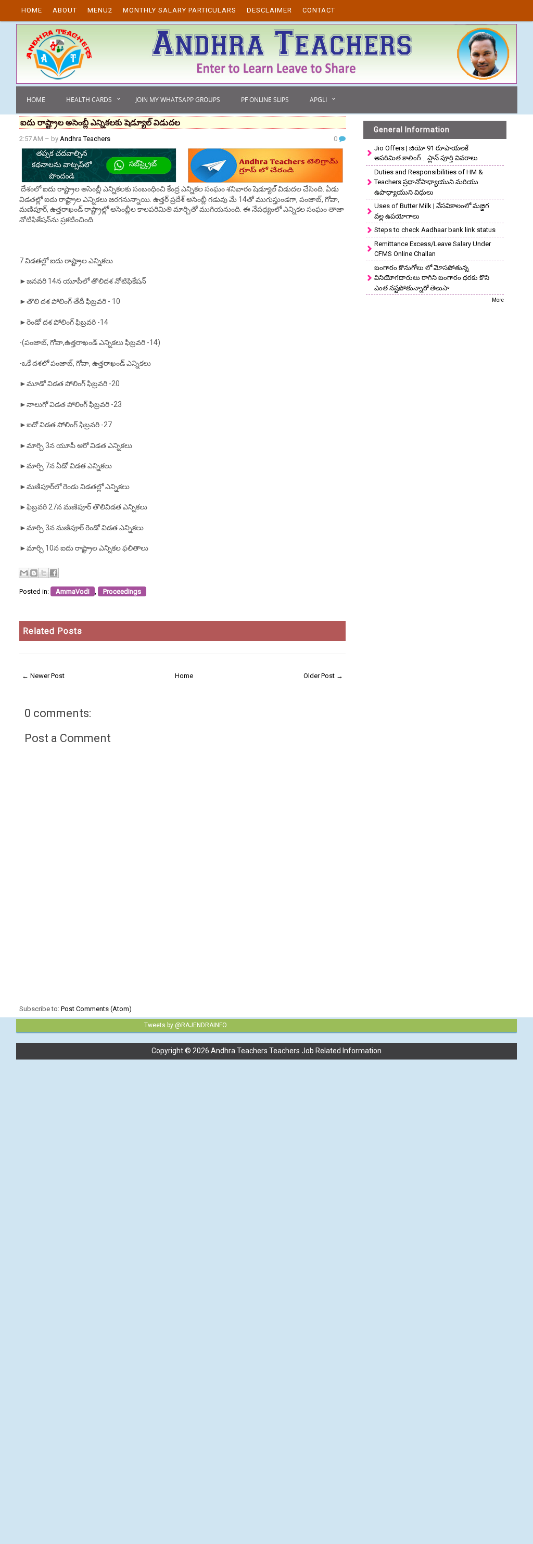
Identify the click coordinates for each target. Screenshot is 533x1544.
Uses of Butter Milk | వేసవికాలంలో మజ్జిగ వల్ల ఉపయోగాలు (431, 211)
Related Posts (52, 631)
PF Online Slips (265, 99)
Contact (318, 10)
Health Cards (89, 99)
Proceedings (122, 591)
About (65, 10)
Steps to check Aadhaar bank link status (435, 230)
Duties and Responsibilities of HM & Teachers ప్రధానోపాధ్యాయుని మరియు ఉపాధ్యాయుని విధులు (428, 182)
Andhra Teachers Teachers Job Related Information (296, 1051)
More (498, 300)
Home (31, 10)
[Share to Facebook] (53, 573)
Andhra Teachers (85, 139)
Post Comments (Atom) (96, 1009)
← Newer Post (43, 676)
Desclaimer (269, 10)
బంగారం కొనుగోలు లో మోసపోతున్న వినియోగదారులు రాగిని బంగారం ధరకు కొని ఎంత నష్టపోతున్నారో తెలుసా (431, 278)
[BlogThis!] (34, 573)
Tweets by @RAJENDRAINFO (185, 1025)
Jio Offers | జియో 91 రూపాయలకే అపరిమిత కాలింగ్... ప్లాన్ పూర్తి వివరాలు (426, 153)
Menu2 (99, 10)
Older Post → (323, 676)
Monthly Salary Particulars (179, 10)
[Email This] (24, 573)
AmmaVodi (73, 591)
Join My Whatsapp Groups (177, 99)
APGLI (318, 99)
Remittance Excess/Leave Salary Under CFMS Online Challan (432, 249)
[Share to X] (44, 573)
